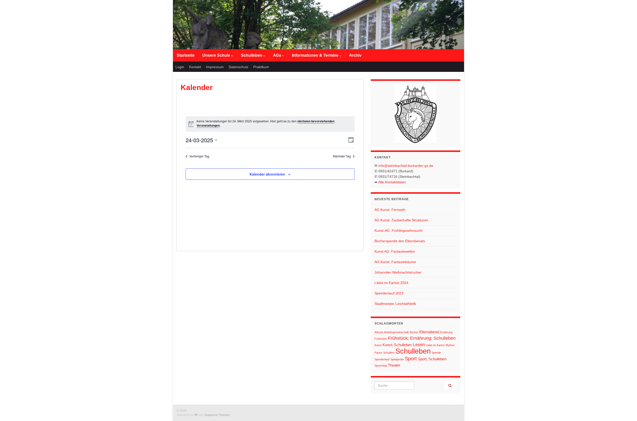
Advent (378, 332)
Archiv (355, 55)
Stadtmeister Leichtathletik (395, 304)
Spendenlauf (381, 359)
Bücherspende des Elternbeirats (399, 241)
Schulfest (388, 352)
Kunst (377, 345)
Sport (411, 358)
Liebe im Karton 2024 (391, 283)
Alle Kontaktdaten (392, 182)
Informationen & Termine (315, 55)
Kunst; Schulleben (397, 345)
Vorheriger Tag (199, 156)
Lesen (419, 344)
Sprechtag (380, 365)
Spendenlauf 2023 (388, 293)
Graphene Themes (217, 415)
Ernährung (446, 332)
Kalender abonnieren (267, 174)
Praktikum (261, 67)
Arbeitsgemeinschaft (396, 332)
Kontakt (195, 67)
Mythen (450, 345)
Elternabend (429, 332)
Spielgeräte (397, 359)
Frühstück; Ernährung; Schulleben (422, 338)
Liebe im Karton (435, 345)
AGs (277, 55)
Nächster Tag (342, 156)
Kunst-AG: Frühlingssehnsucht (398, 231)
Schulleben (252, 55)
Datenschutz (238, 67)
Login (179, 67)
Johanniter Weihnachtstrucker (398, 272)
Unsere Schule (216, 55)
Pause (378, 352)
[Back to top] (626, 410)
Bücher (414, 332)
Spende (436, 352)
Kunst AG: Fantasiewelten (394, 251)
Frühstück (380, 338)
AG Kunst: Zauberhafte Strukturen (401, 220)
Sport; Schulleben (432, 359)
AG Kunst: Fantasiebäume (395, 262)
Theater (394, 365)
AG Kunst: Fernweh (389, 210)
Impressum (215, 67)
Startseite (186, 55)
